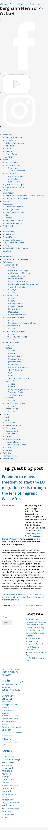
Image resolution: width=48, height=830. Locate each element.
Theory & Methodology (18, 287)
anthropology (12, 680)
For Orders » (10, 173)
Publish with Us (9, 226)
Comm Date (8, 695)
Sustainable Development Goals (22, 323)
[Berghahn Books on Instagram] (19, 126)
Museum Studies (15, 306)
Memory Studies (15, 364)
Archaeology (8, 234)
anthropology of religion (11, 684)
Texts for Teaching (16, 170)
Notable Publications (14, 143)
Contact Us (10, 148)
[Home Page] (29, 4)
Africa (7, 417)
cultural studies (7, 700)
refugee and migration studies (10, 801)
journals (7, 750)
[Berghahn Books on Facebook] (24, 69)
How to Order (14, 182)
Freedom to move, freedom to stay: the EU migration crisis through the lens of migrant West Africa (24, 487)
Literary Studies (15, 309)
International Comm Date (10, 742)
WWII (10, 375)
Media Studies (14, 312)
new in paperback (8, 778)
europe (5, 715)
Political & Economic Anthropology (23, 284)
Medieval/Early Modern (18, 367)
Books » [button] (6, 159)
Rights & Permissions (14, 187)
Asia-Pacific (10, 422)
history (6, 738)
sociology (8, 805)
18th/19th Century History (11, 669)
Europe (8, 436)
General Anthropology (18, 270)
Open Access (6, 782)
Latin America (11, 433)
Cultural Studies (10, 237)
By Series (7, 453)
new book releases (8, 769)
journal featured (7, 748)
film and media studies (10, 719)
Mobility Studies (12, 381)
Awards (8, 151)
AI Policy (9, 157)
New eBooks (8, 458)
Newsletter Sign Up (13, 223)
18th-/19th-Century (16, 370)
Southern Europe (13, 442)
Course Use (13, 168)
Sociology (7, 251)
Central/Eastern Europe (15, 444)
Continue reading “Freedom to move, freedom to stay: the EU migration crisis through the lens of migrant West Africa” (23, 597)
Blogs (7, 215)
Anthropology (9, 231)
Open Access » (9, 193)
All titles (11, 267)
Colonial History (15, 356)
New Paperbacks (10, 456)
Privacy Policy (11, 154)
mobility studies (7, 765)
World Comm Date (8, 814)
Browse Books (6, 256)
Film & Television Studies (13, 242)
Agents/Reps (13, 179)
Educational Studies (13, 325)
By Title (21, 259)
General (11, 301)
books (17, 690)
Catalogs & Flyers (13, 209)
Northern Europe (13, 439)
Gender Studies (12, 342)
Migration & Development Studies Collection (24, 195)
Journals (6, 201)
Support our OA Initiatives (16, 198)
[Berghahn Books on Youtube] (16, 92)
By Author (7, 259)
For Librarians (11, 162)
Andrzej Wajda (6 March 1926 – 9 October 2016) (34, 647)
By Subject (7, 262)
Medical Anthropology (18, 281)
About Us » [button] (7, 134)
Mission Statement (13, 137)
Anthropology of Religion (19, 273)
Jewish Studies (14, 361)
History (6, 245)
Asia (7, 420)
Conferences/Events (14, 206)
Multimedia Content (14, 220)
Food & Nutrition (15, 278)
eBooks (6, 190)
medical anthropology (11, 759)
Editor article (6, 707)
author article (8, 689)
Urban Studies (11, 409)
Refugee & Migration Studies (15, 248)
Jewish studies (7, 745)
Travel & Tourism (16, 395)
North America (11, 431)
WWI (10, 373)
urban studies (7, 811)
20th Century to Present (18, 378)
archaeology (6, 687)
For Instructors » (12, 165)
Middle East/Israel (13, 425)
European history (15, 716)
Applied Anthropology (17, 276)
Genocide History (15, 359)
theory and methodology (10, 809)
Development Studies (14, 317)
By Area (6, 414)
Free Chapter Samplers (15, 212)
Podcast (8, 217)
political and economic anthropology (9, 791)
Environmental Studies (12, 240)
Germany (9, 450)
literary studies (7, 754)
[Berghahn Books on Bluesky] (4, 73)
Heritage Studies (15, 303)
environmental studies (8, 711)
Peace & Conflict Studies (15, 403)
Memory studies (8, 762)
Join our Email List (10, 4)
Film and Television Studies (9, 722)
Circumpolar (10, 428)
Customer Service (16, 176)
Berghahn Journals (35, 605)
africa (3, 678)
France (8, 447)
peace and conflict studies (10, 785)
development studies (10, 704)
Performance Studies (17, 314)
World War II (6, 817)
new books (7, 774)
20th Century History (10, 673)
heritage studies (8, 736)
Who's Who (10, 146)
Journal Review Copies (15, 184)
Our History (10, 140)
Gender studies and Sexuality (11, 728)
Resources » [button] (8, 204)
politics (4, 797)
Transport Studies (16, 392)
